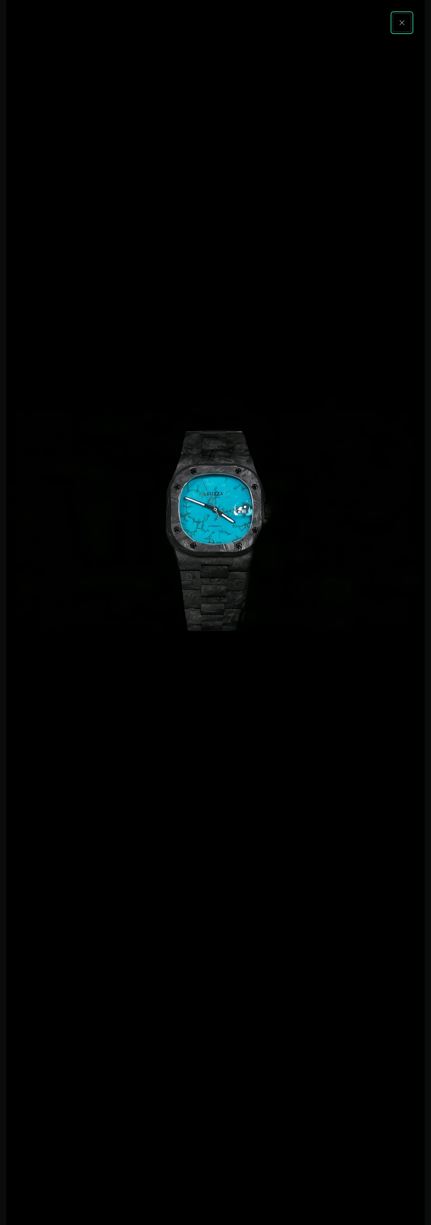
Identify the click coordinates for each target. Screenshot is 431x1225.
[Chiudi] (402, 22)
